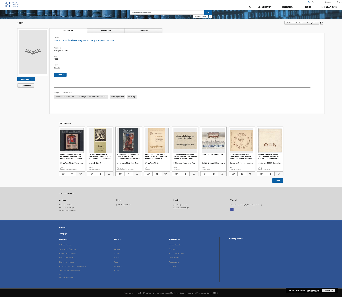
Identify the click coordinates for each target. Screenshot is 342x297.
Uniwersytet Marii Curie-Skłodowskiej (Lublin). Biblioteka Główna (81, 96)
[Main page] (250, 7)
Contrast (328, 2)
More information (313, 290)
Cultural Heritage (65, 245)
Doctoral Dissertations (67, 253)
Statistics (172, 266)
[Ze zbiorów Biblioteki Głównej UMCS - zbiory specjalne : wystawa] (33, 52)
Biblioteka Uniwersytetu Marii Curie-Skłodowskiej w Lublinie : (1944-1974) (156, 156)
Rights (116, 270)
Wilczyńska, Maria (61, 51)
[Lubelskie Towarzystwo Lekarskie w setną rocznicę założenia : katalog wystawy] (241, 140)
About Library (264, 7)
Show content (26, 79)
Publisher (117, 258)
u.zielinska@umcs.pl (181, 207)
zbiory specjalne (117, 96)
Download (26, 85)
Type (116, 262)
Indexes (307, 7)
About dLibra (174, 262)
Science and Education (67, 249)
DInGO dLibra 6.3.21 (148, 293)
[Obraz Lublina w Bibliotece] (213, 140)
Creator (117, 249)
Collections (288, 7)
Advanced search (200, 17)
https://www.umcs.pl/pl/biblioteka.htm (244, 205)
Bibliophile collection (67, 262)
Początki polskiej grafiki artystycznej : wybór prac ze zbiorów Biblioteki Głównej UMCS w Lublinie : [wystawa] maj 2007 (100, 156)
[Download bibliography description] (63, 173)
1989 (56, 59)
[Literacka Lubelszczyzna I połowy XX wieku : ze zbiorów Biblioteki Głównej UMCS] (185, 140)
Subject (117, 253)
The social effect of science (69, 270)
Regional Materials (66, 258)
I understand (328, 290)
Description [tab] (68, 31)
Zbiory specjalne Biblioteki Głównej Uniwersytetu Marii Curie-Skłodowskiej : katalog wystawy (71, 156)
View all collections (66, 277)
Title (116, 245)
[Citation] (321, 23)
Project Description (176, 245)
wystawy (131, 96)
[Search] (208, 12)
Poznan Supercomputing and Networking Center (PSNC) (196, 293)
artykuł (57, 67)
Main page (63, 233)
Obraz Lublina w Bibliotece (212, 154)
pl (313, 2)
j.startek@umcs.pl (180, 205)
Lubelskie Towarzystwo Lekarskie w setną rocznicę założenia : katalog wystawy (241, 156)
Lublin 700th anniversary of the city (72, 266)
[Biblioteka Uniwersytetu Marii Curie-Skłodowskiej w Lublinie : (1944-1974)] (156, 140)
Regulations (173, 249)
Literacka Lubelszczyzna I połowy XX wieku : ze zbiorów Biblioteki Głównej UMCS (185, 156)
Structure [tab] (144, 31)
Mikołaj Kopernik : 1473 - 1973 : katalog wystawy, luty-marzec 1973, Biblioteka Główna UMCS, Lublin (269, 156)
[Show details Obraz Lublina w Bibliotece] (222, 173)
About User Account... (177, 253)
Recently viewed (329, 7)
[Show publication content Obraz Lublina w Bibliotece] (213, 173)
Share (339, 2)
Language (118, 266)
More (278, 180)
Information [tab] (106, 31)
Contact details (174, 258)
